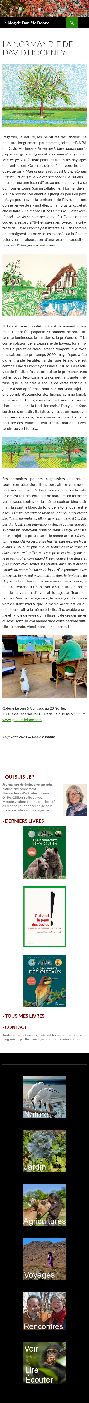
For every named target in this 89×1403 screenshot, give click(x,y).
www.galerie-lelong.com (22, 719)
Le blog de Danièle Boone (26, 22)
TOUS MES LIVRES (25, 1016)
